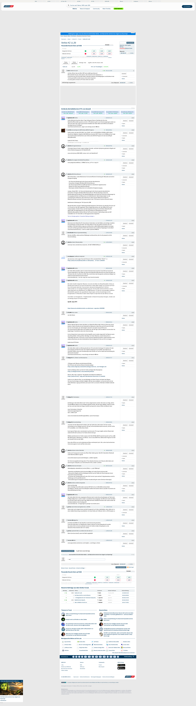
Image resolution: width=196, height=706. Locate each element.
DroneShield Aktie (83, 650)
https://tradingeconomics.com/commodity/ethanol (81, 371)
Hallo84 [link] (110, 602)
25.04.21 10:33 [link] (125, 597)
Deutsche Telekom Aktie (114, 647)
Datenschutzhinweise (85, 677)
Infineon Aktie (67, 644)
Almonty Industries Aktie (99, 650)
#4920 (132, 530)
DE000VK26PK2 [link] (63, 57)
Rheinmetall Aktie (98, 644)
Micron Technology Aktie (85, 644)
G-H (89, 656)
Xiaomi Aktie (112, 650)
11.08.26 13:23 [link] (125, 593)
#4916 (132, 482)
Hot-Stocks (73, 36)
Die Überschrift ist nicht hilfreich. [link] (83, 595)
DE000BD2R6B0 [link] (69, 57)
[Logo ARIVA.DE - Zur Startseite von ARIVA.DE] (130, 677)
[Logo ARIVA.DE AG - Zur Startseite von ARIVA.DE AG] (63, 682)
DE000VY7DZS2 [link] (100, 56)
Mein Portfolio (107, 8)
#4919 (132, 520)
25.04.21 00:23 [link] (125, 600)
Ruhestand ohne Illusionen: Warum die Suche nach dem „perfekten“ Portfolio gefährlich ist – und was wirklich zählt (118, 614)
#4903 (132, 232)
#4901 (132, 174)
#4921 (132, 540)
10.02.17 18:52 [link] (125, 602)
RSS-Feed (131, 567)
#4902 (132, 220)
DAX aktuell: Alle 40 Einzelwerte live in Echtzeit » (123, 652)
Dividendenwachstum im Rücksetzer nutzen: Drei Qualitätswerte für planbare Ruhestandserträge (117, 629)
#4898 (132, 130)
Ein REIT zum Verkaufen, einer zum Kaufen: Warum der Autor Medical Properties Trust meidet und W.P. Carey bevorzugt (118, 634)
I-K (92, 656)
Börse (69, 36)
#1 (133, 70)
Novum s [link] (110, 600)
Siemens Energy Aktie (99, 647)
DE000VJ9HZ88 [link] (88, 56)
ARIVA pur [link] (82, 666)
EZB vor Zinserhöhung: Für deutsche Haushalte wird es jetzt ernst (80, 614)
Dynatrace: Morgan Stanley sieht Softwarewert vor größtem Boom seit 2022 (79, 629)
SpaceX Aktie (67, 641)
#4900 (132, 160)
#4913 (132, 422)
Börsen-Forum (128, 48)
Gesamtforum (72, 568)
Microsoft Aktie (126, 647)
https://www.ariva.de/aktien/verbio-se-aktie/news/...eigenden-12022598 (86, 308)
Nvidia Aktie (82, 641)
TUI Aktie (125, 650)
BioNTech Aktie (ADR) (114, 641)
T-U (111, 656)
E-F (85, 656)
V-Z (114, 656)
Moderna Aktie (126, 641)
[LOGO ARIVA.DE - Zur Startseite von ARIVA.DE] (9, 6)
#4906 (132, 268)
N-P (100, 656)
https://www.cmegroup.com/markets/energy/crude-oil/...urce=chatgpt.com (87, 366)
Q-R (104, 656)
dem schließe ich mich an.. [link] (81, 602)
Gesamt (65, 36)
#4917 (132, 494)
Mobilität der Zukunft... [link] (80, 600)
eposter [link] (110, 597)
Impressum (76, 677)
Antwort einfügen (80, 568)
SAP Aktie (96, 641)
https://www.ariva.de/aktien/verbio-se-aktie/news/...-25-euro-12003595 (86, 260)
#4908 (132, 312)
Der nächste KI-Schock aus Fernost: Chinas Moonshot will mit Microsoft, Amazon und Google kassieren (81, 624)
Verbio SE (74, 39)
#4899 (132, 145)
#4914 (132, 450)
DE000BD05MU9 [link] (94, 56)
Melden (123, 78)
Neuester (122, 45)
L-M (96, 656)
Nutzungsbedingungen (96, 677)
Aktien (69, 39)
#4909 (132, 322)
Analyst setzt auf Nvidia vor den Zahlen (76, 619)
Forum (79, 39)
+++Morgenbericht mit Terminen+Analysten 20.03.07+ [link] (87, 597)
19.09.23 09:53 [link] (125, 595)
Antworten (122, 48)
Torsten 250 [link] (111, 593)
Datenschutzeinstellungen (108, 677)
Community (96, 8)
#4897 (132, 117)
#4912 (132, 397)
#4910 (132, 345)
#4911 (132, 357)
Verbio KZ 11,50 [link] (78, 593)
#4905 (132, 256)
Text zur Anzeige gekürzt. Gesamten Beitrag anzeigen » (81, 216)
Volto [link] (109, 595)
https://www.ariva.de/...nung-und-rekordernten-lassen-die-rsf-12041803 (86, 376)
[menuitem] (69, 665)
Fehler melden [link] (64, 670)
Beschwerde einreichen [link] (66, 668)
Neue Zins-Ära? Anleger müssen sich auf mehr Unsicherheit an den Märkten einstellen (78, 634)
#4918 (132, 506)
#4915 (132, 465)
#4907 (132, 280)
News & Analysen (85, 8)
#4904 (132, 242)
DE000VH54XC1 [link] (105, 56)
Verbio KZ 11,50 (86, 39)
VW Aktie (66, 650)
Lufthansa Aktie (68, 647)
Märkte (75, 8)
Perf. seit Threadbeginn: (97, 66)
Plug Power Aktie (83, 647)
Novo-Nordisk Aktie (113, 644)
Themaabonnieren (74, 62)
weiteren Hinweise (88, 583)
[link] (94, 51)
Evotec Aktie (126, 644)
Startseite (63, 39)
